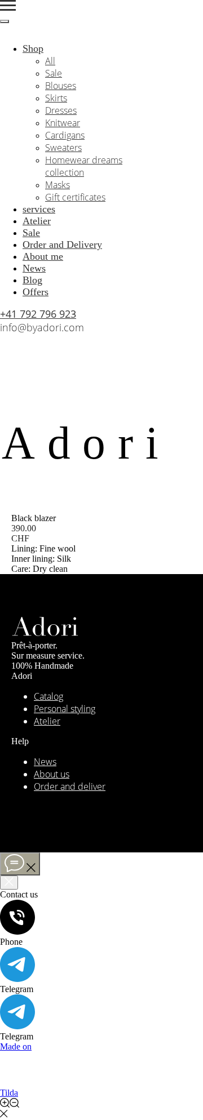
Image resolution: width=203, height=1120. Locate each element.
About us (51, 774)
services (39, 209)
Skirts (56, 98)
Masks (57, 185)
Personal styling (64, 709)
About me (43, 256)
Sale (53, 73)
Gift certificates (75, 197)
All (50, 61)
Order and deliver (69, 786)
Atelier (37, 220)
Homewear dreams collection (83, 166)
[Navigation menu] (8, 5)
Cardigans (65, 135)
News (34, 268)
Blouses (60, 85)
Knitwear (62, 123)
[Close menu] (4, 21)
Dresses (61, 110)
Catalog (48, 696)
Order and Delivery (62, 244)
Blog (32, 280)
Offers (35, 291)
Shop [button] (33, 48)
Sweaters (63, 147)
